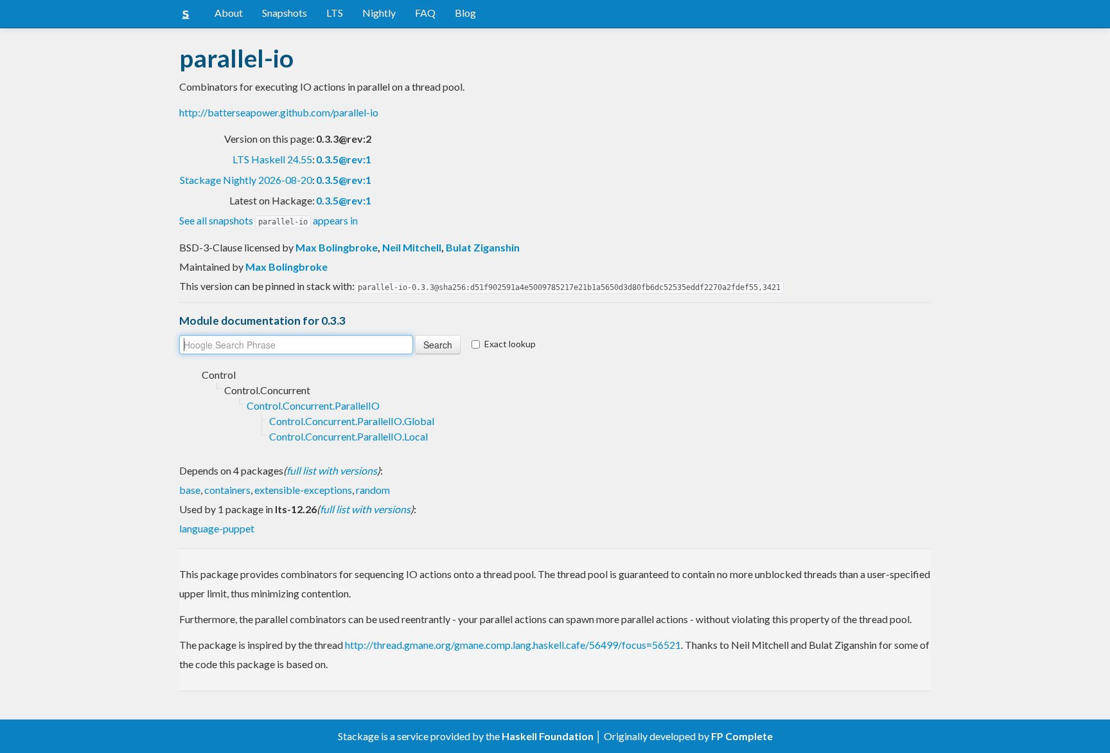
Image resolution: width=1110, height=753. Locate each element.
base (189, 490)
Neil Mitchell (411, 247)
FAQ (425, 12)
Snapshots (284, 12)
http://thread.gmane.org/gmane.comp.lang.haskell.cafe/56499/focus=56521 (513, 645)
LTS (334, 12)
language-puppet (216, 528)
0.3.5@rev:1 (343, 159)
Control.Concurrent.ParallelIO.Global (351, 421)
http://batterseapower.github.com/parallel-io (278, 112)
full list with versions (331, 470)
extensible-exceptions (303, 490)
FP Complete (742, 736)
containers (227, 490)
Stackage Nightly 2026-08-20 (246, 180)
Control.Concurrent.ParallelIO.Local (348, 436)
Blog (465, 12)
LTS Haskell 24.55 (272, 159)
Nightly (379, 12)
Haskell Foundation (548, 736)
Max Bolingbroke (336, 247)
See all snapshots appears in (268, 220)
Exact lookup (510, 343)
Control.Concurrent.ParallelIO (313, 405)
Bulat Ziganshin (483, 247)
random (373, 490)
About (229, 12)
